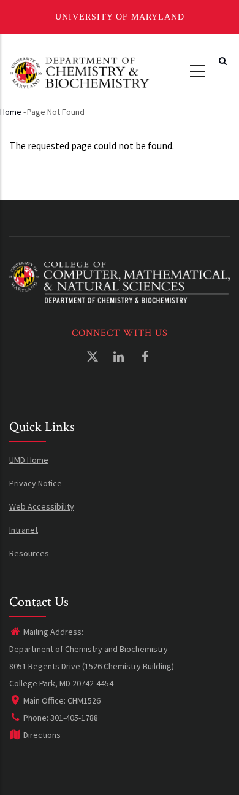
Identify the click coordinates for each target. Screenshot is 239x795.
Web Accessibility (41, 506)
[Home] (79, 71)
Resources (29, 553)
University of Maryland (119, 16)
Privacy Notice (35, 483)
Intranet (23, 529)
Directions (42, 734)
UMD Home (28, 459)
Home (10, 111)
